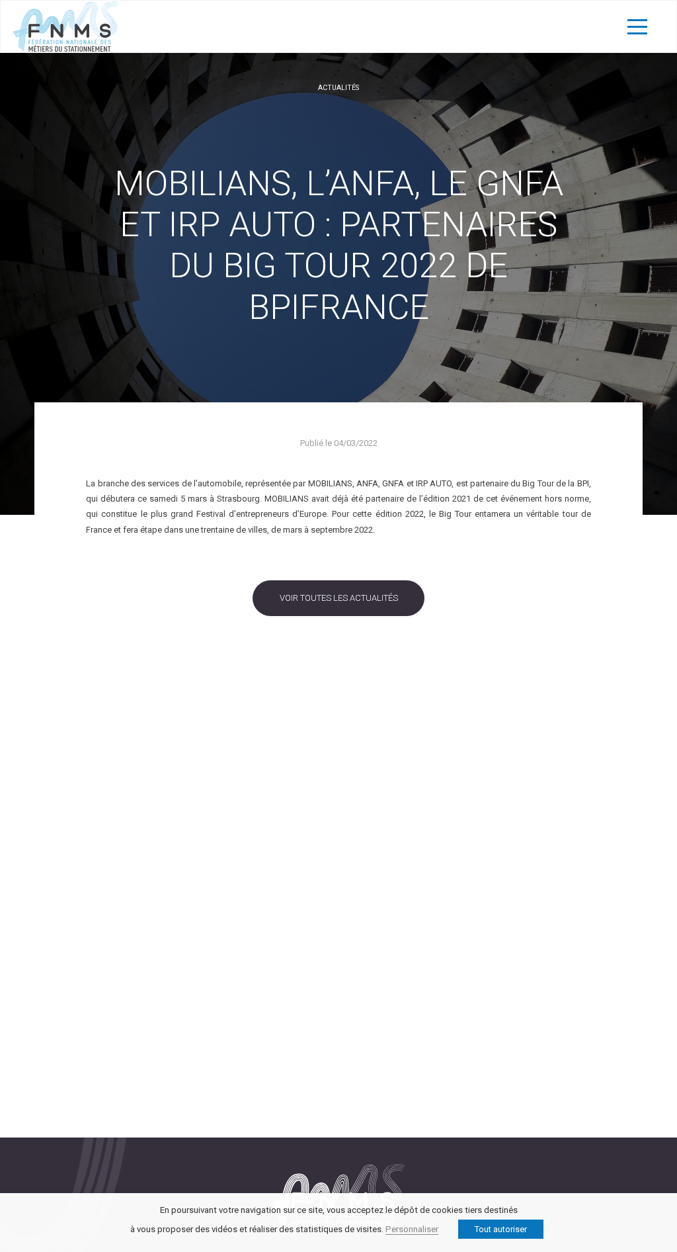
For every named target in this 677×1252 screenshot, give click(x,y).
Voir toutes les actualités (339, 598)
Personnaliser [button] (411, 1229)
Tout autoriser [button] (501, 1229)
